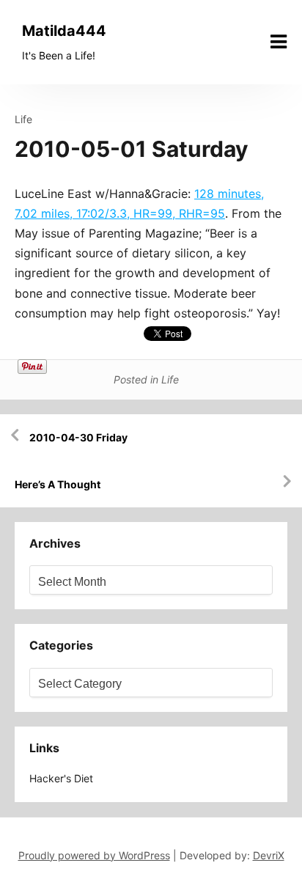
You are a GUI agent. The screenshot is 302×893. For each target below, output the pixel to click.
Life (23, 119)
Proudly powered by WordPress (94, 855)
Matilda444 (64, 31)
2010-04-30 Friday (78, 437)
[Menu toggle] (278, 42)
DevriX (268, 855)
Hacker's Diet (61, 778)
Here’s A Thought (57, 484)
